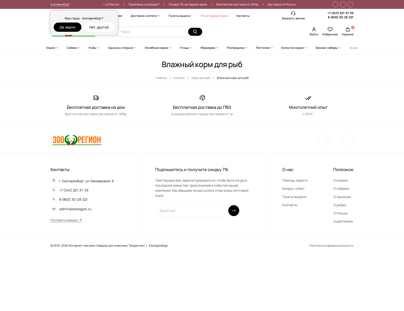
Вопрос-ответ (293, 188)
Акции (353, 48)
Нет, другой (99, 27)
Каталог (179, 78)
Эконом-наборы (326, 48)
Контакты (243, 16)
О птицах (340, 213)
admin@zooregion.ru (75, 209)
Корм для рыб (201, 78)
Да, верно (68, 27)
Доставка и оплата (144, 16)
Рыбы (92, 48)
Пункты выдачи (179, 16)
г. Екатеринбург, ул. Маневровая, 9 (86, 181)
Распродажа (236, 48)
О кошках (340, 180)
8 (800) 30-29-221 (341, 17)
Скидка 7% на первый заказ (184, 4)
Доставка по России (101, 4)
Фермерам (208, 48)
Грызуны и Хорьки (120, 48)
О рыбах (339, 205)
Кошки (50, 48)
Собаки (72, 48)
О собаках (341, 188)
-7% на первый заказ (213, 16)
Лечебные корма (156, 48)
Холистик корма (292, 48)
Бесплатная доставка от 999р (234, 4)
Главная (161, 78)
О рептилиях (343, 221)
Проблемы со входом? (140, 4)
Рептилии (263, 48)
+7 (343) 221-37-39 (340, 13)
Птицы (184, 48)
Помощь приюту (295, 180)
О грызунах (342, 196)
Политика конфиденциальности (331, 245)
